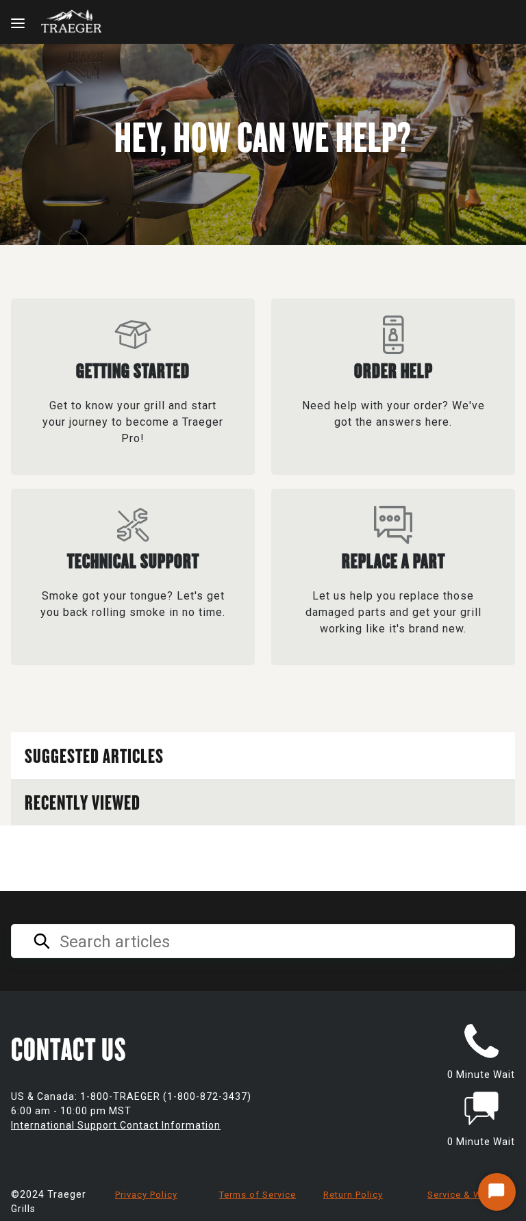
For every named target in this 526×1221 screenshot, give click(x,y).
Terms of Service (257, 1195)
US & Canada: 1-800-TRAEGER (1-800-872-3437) (131, 1096)
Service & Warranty (470, 1195)
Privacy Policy (146, 1195)
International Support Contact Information (116, 1125)
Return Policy (353, 1195)
